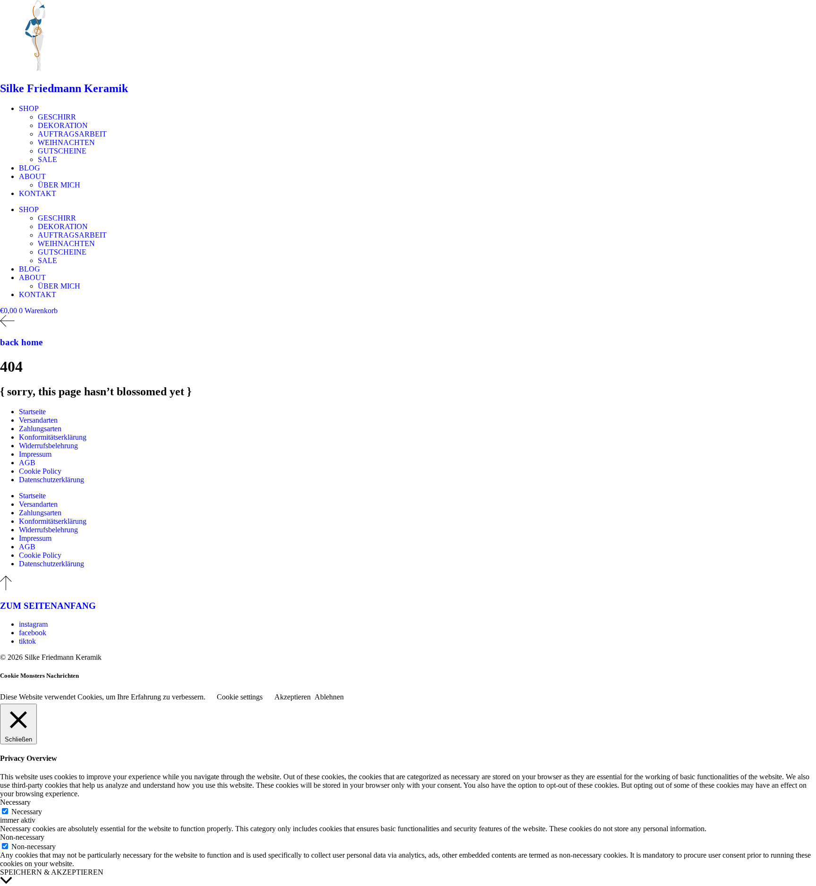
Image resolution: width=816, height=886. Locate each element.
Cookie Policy (40, 471)
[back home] (7, 324)
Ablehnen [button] (329, 697)
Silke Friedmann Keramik (64, 88)
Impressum (35, 454)
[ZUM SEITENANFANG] (6, 588)
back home (21, 342)
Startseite (32, 412)
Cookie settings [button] (240, 697)
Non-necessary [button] (22, 837)
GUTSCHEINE (62, 151)
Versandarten (38, 420)
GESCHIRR (57, 117)
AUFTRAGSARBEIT (72, 134)
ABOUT (32, 176)
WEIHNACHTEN (66, 142)
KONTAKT (37, 193)
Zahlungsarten (40, 429)
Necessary (26, 812)
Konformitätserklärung (52, 437)
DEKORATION (63, 125)
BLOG (29, 168)
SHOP (29, 108)
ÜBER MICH (59, 185)
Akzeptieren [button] (292, 697)
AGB (27, 463)
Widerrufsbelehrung (48, 446)
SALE (47, 159)
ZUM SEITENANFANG (48, 606)
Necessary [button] (15, 802)
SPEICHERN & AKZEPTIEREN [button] (51, 872)
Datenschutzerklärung (51, 480)
